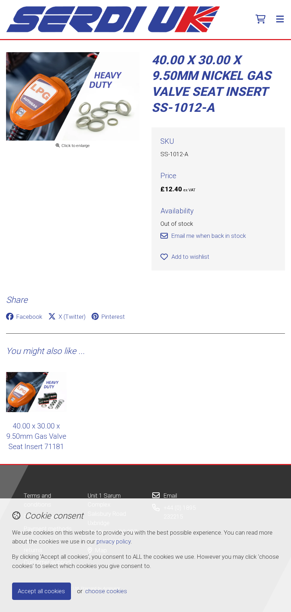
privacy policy (114, 541)
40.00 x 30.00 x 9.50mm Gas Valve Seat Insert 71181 (36, 436)
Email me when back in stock (208, 235)
